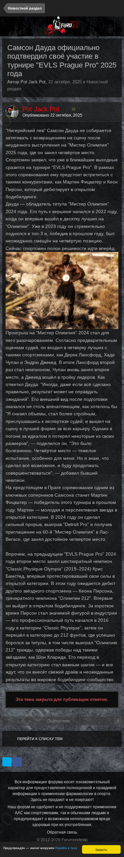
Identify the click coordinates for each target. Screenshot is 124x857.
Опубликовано (52, 115)
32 (72, 109)
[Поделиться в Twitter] (7, 761)
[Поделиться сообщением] (114, 115)
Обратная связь (62, 832)
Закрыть (101, 849)
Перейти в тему (66, 847)
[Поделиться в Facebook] (17, 761)
